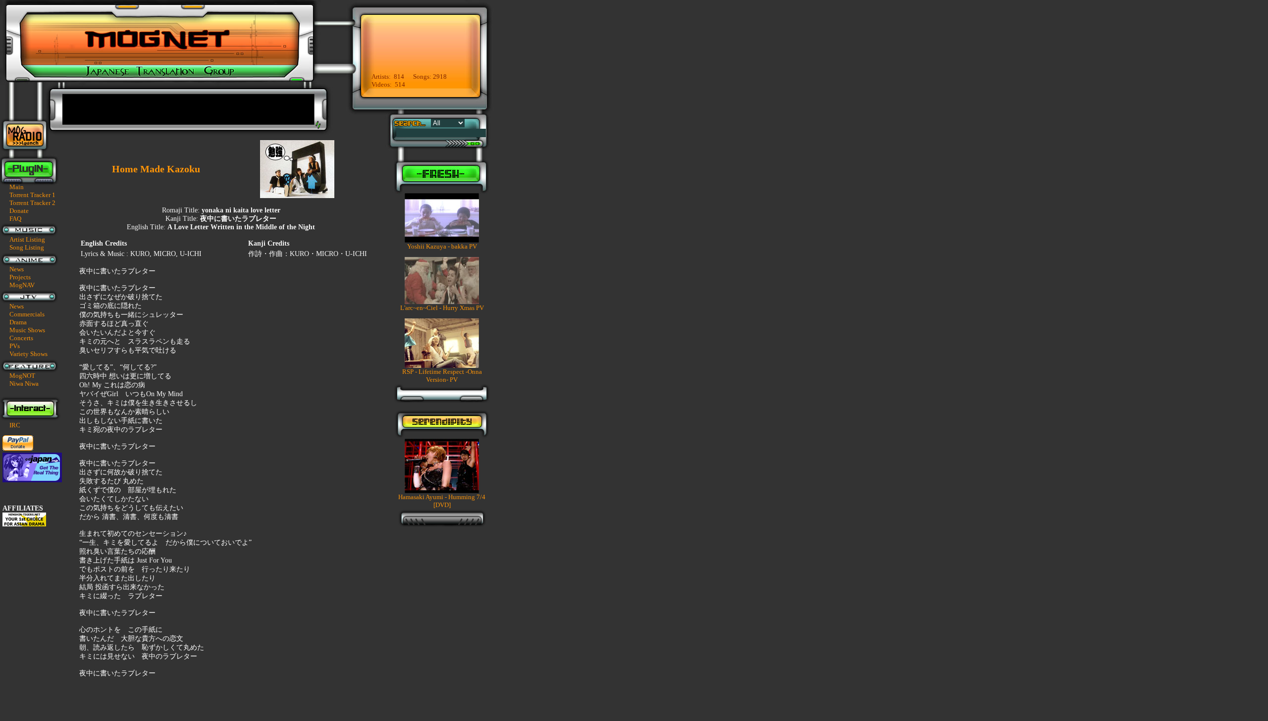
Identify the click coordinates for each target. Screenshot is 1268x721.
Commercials (27, 314)
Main (16, 187)
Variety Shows (28, 354)
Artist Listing (27, 239)
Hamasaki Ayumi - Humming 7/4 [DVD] (441, 501)
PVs (14, 346)
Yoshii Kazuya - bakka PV (442, 246)
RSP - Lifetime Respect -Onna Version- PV (442, 375)
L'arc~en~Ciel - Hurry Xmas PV (442, 307)
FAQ (15, 218)
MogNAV (22, 285)
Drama (18, 322)
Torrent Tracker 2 (32, 202)
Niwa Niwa (24, 383)
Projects (20, 277)
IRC (14, 425)
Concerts (21, 338)
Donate (19, 210)
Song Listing (26, 247)
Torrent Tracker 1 (32, 195)
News (16, 269)
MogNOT (22, 375)
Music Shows (27, 330)
